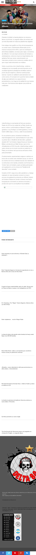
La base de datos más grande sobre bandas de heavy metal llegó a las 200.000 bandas (18, 335)
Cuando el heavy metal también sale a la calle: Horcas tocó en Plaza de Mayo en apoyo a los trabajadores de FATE (17, 287)
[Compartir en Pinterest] (15, 553)
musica (12, 230)
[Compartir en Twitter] (9, 553)
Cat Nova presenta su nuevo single (11, 416)
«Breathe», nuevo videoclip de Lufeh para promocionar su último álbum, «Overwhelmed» (17, 368)
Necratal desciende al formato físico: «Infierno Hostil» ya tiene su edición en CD (18, 384)
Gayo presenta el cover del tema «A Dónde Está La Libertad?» (15, 254)
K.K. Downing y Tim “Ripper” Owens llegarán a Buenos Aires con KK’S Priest (17, 303)
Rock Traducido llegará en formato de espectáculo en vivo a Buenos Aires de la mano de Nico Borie (17, 270)
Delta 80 (4, 32)
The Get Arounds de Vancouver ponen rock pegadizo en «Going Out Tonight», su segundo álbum (16, 432)
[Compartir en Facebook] (3, 553)
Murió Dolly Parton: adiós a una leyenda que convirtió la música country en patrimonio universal (16, 351)
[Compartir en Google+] (21, 553)
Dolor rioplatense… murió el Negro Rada (12, 319)
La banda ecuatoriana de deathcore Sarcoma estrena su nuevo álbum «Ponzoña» (17, 400)
